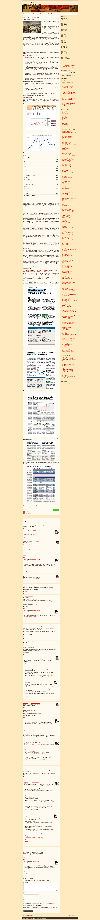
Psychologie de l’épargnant (66, 246)
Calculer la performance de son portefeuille (69, 347)
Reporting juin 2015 (65, 284)
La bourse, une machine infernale (67, 279)
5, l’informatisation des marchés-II (67, 330)
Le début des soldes (65, 194)
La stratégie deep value (65, 208)
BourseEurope (64, 112)
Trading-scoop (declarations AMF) (67, 99)
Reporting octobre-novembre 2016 (67, 239)
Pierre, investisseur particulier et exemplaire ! (69, 315)
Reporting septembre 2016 (66, 244)
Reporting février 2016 (65, 254)
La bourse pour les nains (66, 116)
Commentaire (25, 882)
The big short (64, 262)
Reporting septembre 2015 (66, 273)
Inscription (24, 918)
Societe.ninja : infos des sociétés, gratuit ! (68, 85)
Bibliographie (53, 13)
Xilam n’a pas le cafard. (67, 66)
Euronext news (64, 83)
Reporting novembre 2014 (66, 313)
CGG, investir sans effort (66, 283)
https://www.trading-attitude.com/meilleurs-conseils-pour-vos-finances (34, 549)
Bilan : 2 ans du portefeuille (66, 337)
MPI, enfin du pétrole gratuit (66, 306)
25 (57, 18)
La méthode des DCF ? (65, 272)
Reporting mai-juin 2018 (66, 199)
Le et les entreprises (66, 153)
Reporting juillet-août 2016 (66, 248)
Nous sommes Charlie (65, 307)
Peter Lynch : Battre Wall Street (67, 255)
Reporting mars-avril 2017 (66, 229)
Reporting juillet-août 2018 (66, 195)
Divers (49, 13)
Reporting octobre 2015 (66, 270)
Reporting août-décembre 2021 (67, 145)
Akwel (26, 89)
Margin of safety (64, 119)
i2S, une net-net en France (66, 317)
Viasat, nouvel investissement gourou (68, 322)
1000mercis (27, 57)
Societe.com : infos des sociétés (67, 87)
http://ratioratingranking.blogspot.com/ (30, 616)
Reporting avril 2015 (65, 293)
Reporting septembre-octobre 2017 (67, 216)
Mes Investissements (65, 122)
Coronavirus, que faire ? (66, 167)
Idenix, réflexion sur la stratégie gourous (68, 338)
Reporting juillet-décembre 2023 (67, 141)
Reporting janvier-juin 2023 (66, 142)
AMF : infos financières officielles (67, 89)
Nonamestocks (64, 123)
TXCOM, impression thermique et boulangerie (69, 180)
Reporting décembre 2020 (66, 152)
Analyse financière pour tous (66, 111)
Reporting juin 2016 (65, 250)
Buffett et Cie (64, 240)
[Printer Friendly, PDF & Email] (56, 510)
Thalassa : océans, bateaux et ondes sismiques (69, 300)
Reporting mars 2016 (65, 253)
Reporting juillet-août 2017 (66, 220)
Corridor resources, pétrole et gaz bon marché (69, 218)
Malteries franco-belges (66, 149)
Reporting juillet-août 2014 (66, 332)
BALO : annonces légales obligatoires (68, 91)
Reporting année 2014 (65, 309)
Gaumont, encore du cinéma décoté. (68, 67)
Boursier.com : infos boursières (67, 94)
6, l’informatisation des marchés (67, 345)
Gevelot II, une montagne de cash (67, 192)
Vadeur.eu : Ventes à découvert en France (68, 98)
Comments (33, 918)
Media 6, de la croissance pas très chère (68, 200)
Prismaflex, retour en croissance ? (67, 236)
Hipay (26, 92)
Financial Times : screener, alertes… (68, 82)
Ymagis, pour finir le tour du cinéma (68, 210)
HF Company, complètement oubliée (68, 138)
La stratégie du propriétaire (66, 197)
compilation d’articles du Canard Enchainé (42, 271)
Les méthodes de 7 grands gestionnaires (68, 346)
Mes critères (64, 274)
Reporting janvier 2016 (65, 257)
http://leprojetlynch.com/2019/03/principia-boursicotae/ (34, 837)
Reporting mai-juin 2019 (66, 182)
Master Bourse (64, 120)
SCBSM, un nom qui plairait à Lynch (68, 217)
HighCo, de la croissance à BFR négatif (68, 256)
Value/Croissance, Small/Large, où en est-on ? (69, 158)
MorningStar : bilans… (65, 100)
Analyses (33, 13)
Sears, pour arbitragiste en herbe (67, 296)
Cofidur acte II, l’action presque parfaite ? (69, 329)
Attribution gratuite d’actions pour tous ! (68, 282)
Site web (24, 899)
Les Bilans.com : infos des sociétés (67, 88)
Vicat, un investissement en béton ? (67, 163)
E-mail (24, 896)
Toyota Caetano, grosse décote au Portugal (69, 343)
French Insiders (64, 105)
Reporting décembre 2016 (66, 237)
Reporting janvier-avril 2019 (66, 186)
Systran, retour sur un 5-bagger (67, 344)
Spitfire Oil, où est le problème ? (67, 278)
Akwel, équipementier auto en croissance (68, 175)
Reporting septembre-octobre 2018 (67, 193)
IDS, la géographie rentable (66, 187)
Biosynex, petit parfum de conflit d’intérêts (69, 198)
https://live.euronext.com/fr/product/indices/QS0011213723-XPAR (35, 759)
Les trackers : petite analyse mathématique (69, 294)
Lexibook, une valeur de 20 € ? (67, 131)
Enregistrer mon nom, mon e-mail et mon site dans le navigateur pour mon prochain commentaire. (40, 903)
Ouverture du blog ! (65, 333)
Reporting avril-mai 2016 (66, 251)
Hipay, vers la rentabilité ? (66, 160)
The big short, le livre (65, 238)
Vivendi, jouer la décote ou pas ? (67, 137)
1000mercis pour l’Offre (66, 154)
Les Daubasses (64, 118)
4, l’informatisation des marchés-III (67, 189)
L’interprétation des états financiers (67, 323)
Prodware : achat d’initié (66, 242)
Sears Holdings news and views (67, 206)
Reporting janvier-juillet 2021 (67, 147)
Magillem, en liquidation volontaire (67, 159)
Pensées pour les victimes (66, 267)
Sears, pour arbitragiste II (66, 259)
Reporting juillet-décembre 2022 (67, 143)
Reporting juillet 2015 (65, 281)
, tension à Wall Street (67, 310)
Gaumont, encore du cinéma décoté (67, 227)
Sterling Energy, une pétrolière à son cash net (69, 289)
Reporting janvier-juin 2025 (66, 135)
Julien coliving (64, 366)
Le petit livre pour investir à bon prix (68, 352)
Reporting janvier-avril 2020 (66, 164)
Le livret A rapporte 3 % (66, 243)
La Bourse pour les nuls (66, 276)
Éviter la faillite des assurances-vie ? (68, 245)
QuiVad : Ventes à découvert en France (68, 103)
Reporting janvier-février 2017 (67, 231)
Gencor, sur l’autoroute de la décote (68, 350)
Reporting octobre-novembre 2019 (67, 172)
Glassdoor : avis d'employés (66, 104)
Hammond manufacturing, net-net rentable (69, 351)
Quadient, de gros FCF (65, 148)
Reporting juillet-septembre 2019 (67, 177)
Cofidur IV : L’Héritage (66, 183)
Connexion (27, 918)
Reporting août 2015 (65, 277)
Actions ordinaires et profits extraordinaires (69, 249)
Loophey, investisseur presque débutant (68, 155)
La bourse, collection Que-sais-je (67, 298)
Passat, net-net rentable (65, 214)
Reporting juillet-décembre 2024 (67, 136)
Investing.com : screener (66, 102)
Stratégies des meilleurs (66, 215)
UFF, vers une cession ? (66, 150)
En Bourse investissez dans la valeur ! (68, 234)
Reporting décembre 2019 (66, 170)
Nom (24, 892)
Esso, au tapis (64, 171)
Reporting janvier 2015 (65, 304)
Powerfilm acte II (65, 328)
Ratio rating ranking (65, 125)
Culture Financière (65, 113)
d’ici (56, 213)
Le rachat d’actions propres (66, 349)
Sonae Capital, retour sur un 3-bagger (68, 260)
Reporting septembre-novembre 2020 (68, 156)
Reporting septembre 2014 (66, 324)
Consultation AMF (65, 176)
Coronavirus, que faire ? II (66, 166)
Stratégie (41, 13)
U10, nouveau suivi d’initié (66, 201)
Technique (37, 13)
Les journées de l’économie (66, 268)
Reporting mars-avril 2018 (66, 205)
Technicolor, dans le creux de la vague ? (68, 212)
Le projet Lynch (28, 2)
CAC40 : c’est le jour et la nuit (67, 222)
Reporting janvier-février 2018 (67, 209)
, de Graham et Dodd (68, 223)
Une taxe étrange (64, 221)
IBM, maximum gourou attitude (67, 266)
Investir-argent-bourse (65, 114)
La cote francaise (64, 117)
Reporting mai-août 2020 (66, 161)
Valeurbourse (64, 127)
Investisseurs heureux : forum (66, 97)
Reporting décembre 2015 (66, 261)
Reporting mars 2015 (65, 295)
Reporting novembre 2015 (66, 265)
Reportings (29, 13)
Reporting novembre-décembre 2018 (68, 190)
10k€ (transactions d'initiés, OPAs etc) (68, 106)
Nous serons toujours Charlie (66, 305)
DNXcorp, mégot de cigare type (67, 178)
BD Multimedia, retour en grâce (67, 173)
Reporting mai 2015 (65, 288)
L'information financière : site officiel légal (69, 93)
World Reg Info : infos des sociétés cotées (68, 92)
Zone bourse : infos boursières (67, 95)
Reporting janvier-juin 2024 (66, 139)
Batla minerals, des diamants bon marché (68, 184)
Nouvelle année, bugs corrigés (67, 169)
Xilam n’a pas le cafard (65, 264)
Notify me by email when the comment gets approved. (32, 905)
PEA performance (65, 124)
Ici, (41, 907)
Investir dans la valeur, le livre (67, 271)
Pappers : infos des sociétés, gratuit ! (68, 86)
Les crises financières (65, 228)
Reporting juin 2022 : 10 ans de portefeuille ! (69, 144)
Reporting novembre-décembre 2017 (68, 211)
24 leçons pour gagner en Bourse (67, 316)
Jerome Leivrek (31, 19)
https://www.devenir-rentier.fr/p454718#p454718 (31, 578)
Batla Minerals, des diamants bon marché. (69, 65)
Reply (24, 528)
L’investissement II (66, 181)
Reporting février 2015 (65, 299)
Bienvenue (25, 13)
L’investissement (65, 339)
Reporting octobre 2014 (66, 318)
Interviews (45, 13)
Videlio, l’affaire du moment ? (67, 165)
